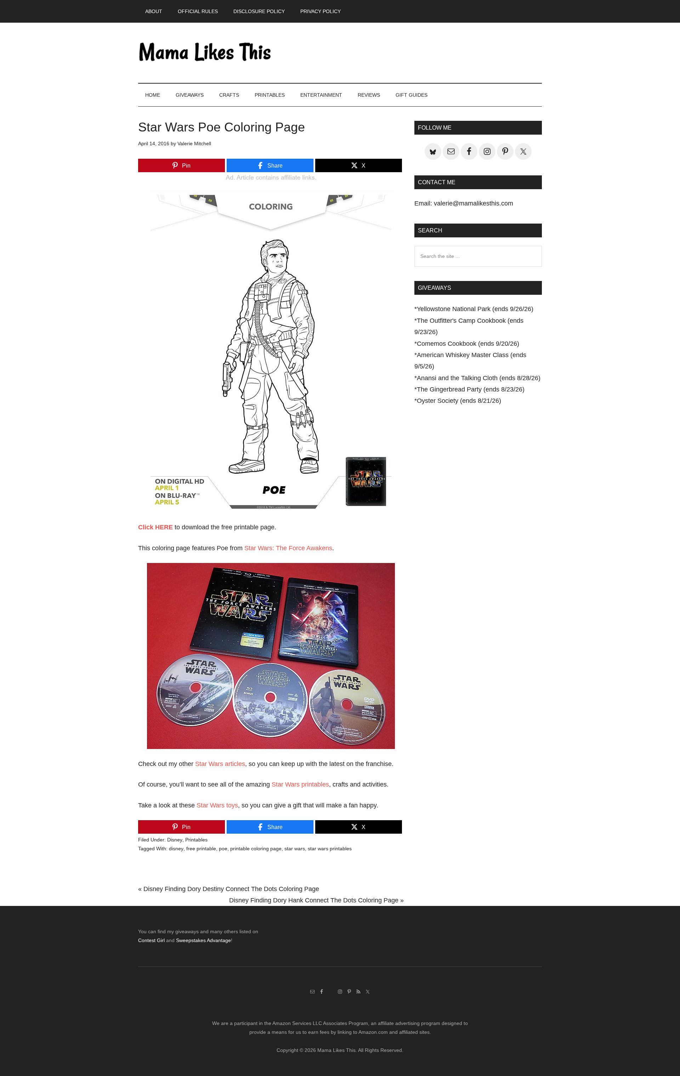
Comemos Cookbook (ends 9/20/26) (468, 343)
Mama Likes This (205, 53)
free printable (201, 848)
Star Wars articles (220, 763)
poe (223, 848)
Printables (196, 840)
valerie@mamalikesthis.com (473, 203)
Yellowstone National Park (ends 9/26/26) (475, 308)
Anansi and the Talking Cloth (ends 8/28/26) (478, 378)
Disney (174, 840)
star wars (294, 848)
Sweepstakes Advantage (203, 940)
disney (176, 848)
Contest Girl (151, 940)
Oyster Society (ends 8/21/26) (459, 400)
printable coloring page (256, 848)
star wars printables (330, 848)
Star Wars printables (300, 784)
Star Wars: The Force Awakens (288, 548)
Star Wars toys (217, 805)
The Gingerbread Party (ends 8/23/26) (471, 389)
